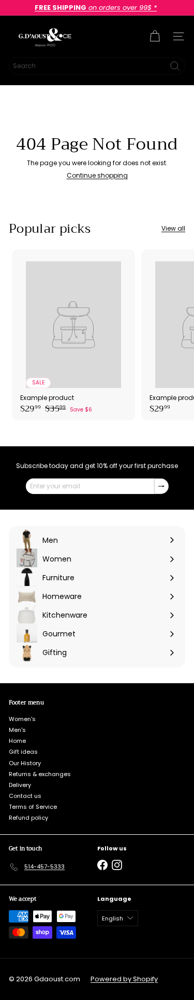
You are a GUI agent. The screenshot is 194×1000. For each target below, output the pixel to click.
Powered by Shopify (124, 979)
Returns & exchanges (40, 774)
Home (17, 741)
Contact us (25, 796)
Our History (25, 763)
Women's (22, 719)
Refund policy (28, 818)
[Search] (175, 66)
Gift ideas (23, 752)
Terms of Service (33, 807)
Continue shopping (97, 175)
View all (173, 228)
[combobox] (97, 66)
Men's (17, 730)
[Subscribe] (161, 486)
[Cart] (155, 36)
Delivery (20, 785)
